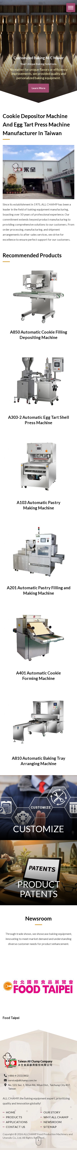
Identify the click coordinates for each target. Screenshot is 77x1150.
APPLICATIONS (17, 1122)
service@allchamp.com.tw (22, 1080)
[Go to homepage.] (28, 1060)
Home (10, 1112)
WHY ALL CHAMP (56, 1117)
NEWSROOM (53, 1122)
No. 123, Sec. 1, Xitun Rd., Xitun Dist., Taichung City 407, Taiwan (39, 1086)
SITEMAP (50, 1126)
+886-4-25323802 (18, 1075)
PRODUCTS (14, 1117)
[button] (72, 51)
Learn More (38, 88)
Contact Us (15, 1126)
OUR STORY (52, 1112)
